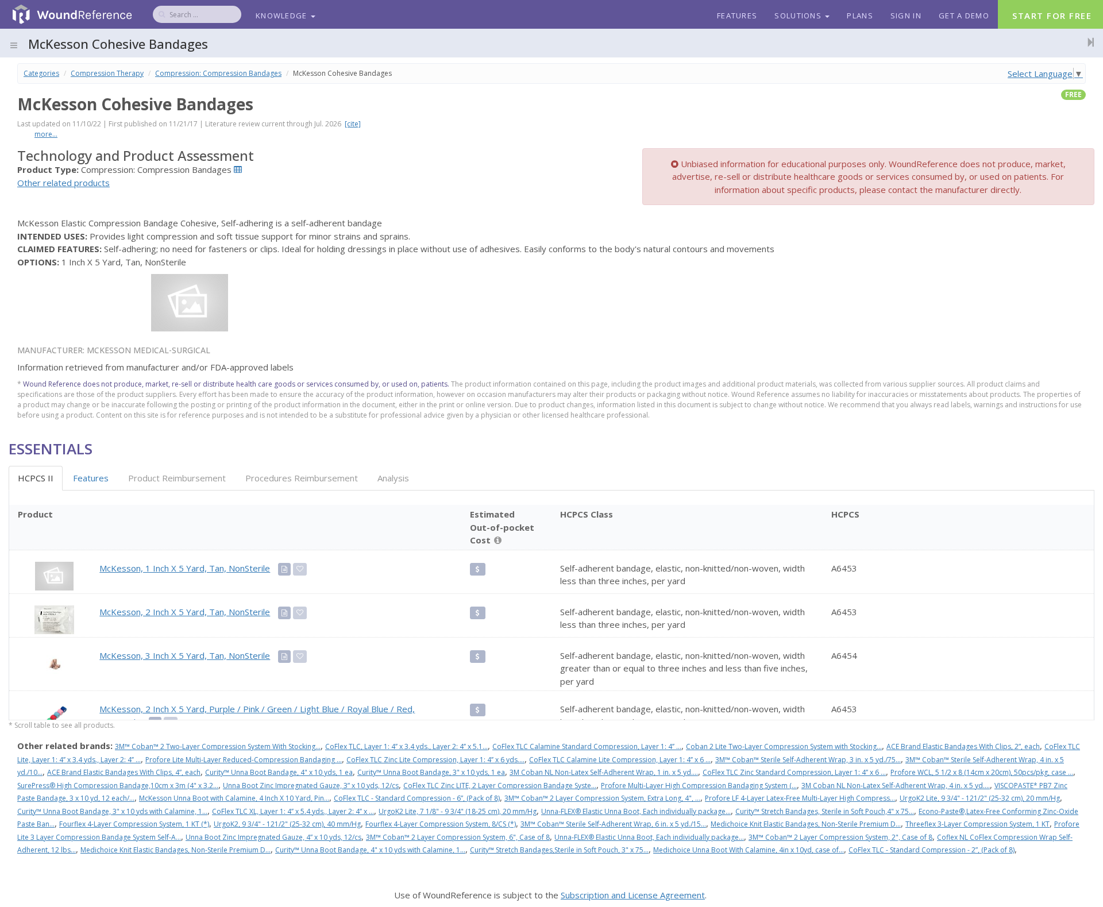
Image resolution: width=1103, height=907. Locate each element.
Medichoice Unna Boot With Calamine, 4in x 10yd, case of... (748, 850)
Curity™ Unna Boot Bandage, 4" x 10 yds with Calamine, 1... (370, 850)
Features (737, 15)
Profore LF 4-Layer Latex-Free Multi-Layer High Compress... (800, 798)
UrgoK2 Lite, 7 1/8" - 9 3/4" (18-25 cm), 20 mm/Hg (458, 811)
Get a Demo (964, 15)
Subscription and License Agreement (633, 895)
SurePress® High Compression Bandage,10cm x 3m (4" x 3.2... (117, 785)
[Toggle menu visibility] (14, 45)
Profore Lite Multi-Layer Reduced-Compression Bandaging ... (243, 760)
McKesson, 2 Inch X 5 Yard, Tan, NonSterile (184, 611)
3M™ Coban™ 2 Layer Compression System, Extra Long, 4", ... (602, 798)
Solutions (799, 15)
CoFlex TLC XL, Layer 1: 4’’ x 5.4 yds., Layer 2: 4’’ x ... (293, 811)
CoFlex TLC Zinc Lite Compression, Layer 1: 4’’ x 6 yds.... (435, 760)
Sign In (905, 15)
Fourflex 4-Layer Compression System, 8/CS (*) (440, 824)
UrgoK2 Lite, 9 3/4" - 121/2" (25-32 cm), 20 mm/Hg (980, 798)
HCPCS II (35, 478)
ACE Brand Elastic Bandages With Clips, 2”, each (963, 746)
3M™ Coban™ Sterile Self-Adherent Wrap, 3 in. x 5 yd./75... (808, 760)
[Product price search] (477, 569)
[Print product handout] (284, 569)
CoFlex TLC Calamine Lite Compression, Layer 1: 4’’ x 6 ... (620, 760)
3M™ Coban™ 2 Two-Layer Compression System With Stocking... (218, 746)
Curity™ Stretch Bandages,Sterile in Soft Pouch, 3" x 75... (559, 850)
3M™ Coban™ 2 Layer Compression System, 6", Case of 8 (458, 837)
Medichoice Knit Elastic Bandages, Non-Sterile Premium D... (806, 824)
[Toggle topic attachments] (1087, 42)
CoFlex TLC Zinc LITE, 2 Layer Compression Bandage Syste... (499, 785)
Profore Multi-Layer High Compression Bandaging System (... (699, 785)
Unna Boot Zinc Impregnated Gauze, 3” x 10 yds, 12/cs (311, 785)
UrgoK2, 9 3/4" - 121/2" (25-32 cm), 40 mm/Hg (287, 824)
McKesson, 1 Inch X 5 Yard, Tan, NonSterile (184, 568)
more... (45, 134)
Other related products (63, 182)
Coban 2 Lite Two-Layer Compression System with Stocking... (784, 746)
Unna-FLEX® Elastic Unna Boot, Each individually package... (636, 811)
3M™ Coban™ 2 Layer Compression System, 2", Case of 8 (840, 837)
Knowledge (283, 15)
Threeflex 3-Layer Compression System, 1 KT (977, 824)
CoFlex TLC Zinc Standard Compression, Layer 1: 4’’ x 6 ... (794, 772)
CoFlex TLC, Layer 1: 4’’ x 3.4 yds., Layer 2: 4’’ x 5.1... (406, 746)
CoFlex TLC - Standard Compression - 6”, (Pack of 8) (417, 798)
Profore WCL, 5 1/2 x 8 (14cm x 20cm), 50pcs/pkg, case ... (981, 772)
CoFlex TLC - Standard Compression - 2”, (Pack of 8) (932, 850)
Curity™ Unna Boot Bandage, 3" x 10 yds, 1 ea (431, 772)
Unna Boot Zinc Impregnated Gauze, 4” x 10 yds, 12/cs (273, 837)
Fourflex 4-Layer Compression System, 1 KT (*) (134, 824)
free (1073, 94)
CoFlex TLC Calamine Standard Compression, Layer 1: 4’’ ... (586, 746)
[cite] (353, 124)
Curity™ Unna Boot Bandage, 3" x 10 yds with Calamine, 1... (112, 811)
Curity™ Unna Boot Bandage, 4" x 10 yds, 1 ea (279, 772)
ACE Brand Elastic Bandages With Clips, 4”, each (123, 772)
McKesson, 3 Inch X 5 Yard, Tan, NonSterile (184, 655)
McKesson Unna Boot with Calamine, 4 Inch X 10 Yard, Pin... (234, 798)
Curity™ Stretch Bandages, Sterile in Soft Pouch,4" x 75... (824, 811)
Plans (860, 15)
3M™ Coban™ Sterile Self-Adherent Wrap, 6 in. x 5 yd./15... (613, 824)
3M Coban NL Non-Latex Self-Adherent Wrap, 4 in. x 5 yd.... (895, 785)
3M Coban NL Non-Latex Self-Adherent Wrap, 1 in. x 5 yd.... (604, 772)
